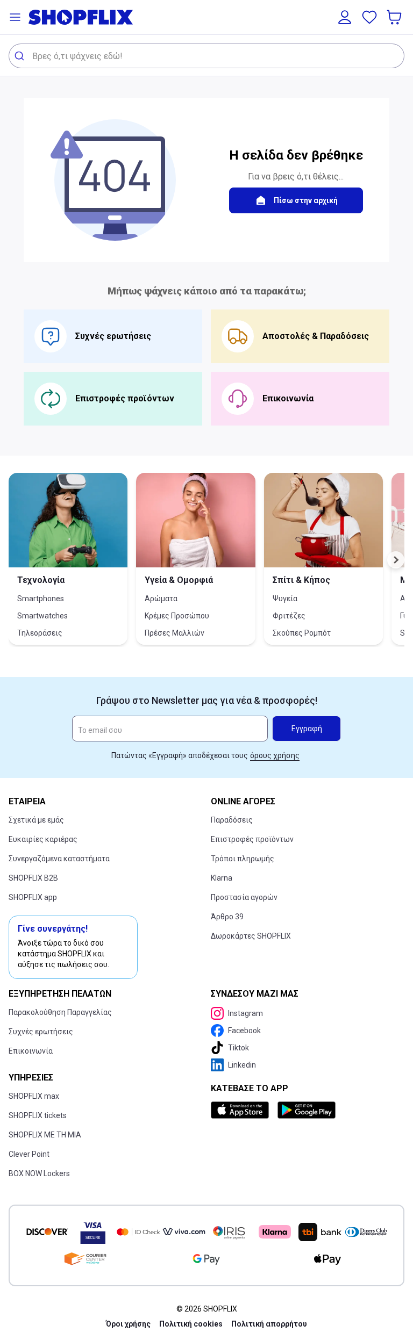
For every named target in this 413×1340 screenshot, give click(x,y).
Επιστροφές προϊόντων (252, 839)
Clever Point (29, 1154)
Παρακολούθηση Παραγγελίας (60, 1012)
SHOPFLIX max (34, 1096)
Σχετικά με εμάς (36, 820)
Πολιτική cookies (191, 1324)
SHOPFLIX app (33, 897)
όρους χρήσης (275, 755)
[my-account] (345, 17)
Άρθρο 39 (227, 916)
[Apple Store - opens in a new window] (242, 1110)
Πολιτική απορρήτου (269, 1324)
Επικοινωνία (31, 1051)
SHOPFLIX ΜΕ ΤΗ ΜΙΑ (45, 1134)
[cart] (395, 17)
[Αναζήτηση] (20, 56)
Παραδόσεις (232, 820)
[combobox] (206, 56)
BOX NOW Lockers (39, 1173)
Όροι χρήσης (128, 1324)
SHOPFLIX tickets (38, 1115)
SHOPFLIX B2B (33, 878)
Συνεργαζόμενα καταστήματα (59, 858)
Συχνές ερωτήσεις (41, 1031)
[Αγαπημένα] (369, 17)
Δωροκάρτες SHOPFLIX (251, 936)
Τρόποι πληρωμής (242, 858)
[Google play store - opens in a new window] (306, 1110)
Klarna (221, 878)
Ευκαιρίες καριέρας (43, 839)
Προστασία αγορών (244, 897)
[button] (15, 17)
